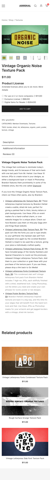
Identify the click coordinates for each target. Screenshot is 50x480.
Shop (11, 20)
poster (43, 127)
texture (4, 130)
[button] (44, 29)
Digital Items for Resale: (20, 102)
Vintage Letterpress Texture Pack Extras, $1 (24, 249)
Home (4, 20)
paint (38, 127)
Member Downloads (20, 124)
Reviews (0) (9, 154)
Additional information (14, 148)
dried (15, 127)
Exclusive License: (17, 99)
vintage (11, 130)
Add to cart (25, 109)
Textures (19, 20)
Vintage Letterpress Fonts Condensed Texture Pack (25, 377)
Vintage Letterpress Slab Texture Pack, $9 (23, 229)
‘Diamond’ (37, 186)
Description (8, 142)
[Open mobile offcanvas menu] (3, 5)
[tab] (25, 142)
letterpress (25, 127)
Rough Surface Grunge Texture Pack (25, 418)
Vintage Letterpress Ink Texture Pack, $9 (23, 201)
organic (33, 127)
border (9, 127)
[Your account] (41, 5)
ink (19, 127)
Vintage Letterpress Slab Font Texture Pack (25, 458)
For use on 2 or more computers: (23, 96)
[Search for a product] (35, 5)
